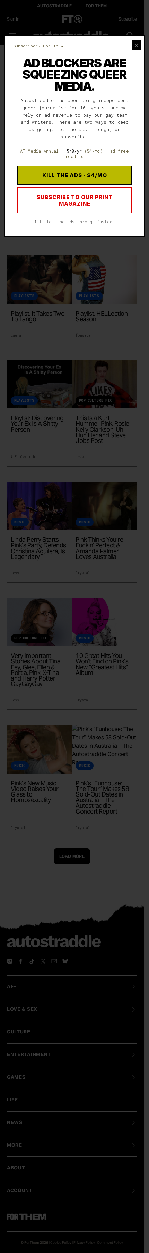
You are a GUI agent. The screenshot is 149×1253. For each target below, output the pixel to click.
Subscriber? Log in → (38, 45)
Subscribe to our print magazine (75, 200)
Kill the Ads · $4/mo (74, 175)
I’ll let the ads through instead (74, 221)
